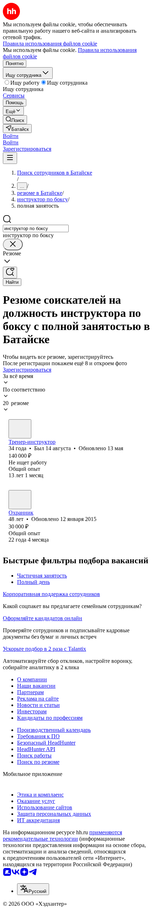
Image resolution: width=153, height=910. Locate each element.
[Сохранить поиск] (10, 272)
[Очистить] (13, 244)
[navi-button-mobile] (10, 158)
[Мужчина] (20, 428)
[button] (11, 136)
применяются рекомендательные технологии (62, 835)
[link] (15, 119)
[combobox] (36, 228)
